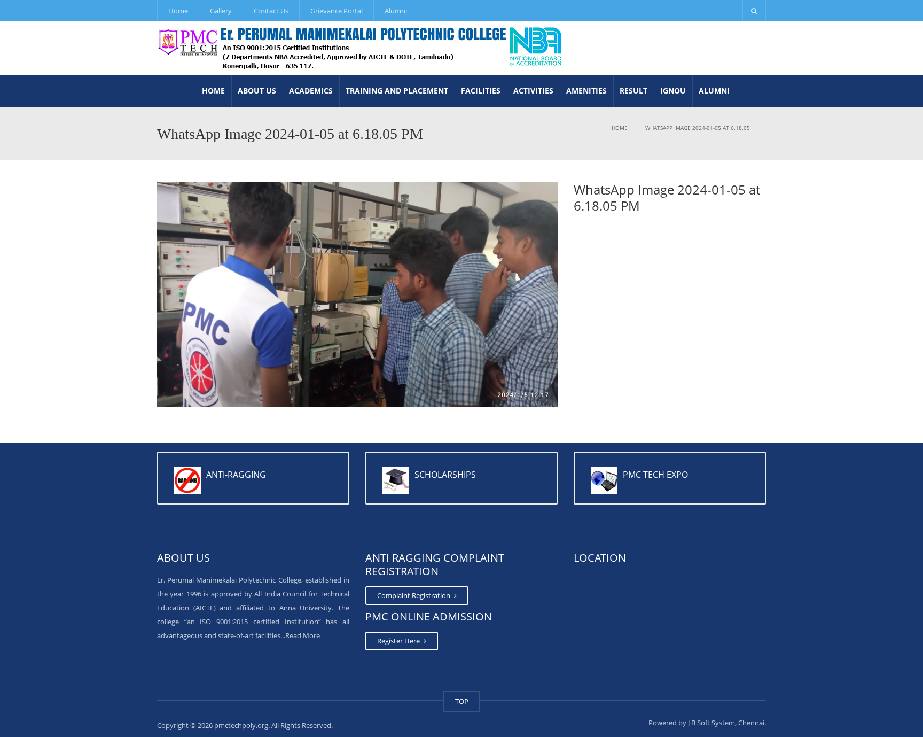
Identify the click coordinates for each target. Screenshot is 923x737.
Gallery (221, 10)
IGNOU (673, 91)
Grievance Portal (336, 10)
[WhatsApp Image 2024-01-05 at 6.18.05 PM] (357, 293)
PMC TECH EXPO (655, 474)
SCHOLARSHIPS (445, 474)
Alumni (396, 10)
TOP (461, 701)
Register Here (399, 641)
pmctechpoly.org (241, 725)
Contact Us (271, 10)
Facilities (480, 91)
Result (633, 91)
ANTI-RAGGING (236, 474)
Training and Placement (397, 91)
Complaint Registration (414, 595)
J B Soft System (711, 722)
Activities (533, 91)
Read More (302, 635)
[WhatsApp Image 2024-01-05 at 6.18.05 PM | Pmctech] (360, 48)
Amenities (586, 91)
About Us (257, 91)
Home (178, 10)
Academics (311, 91)
